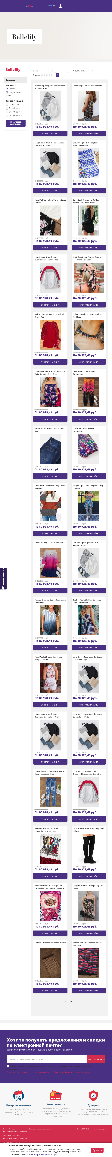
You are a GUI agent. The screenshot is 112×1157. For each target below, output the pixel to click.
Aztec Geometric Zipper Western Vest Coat (87, 944)
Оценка (36, 75)
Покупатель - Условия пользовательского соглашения (28, 1072)
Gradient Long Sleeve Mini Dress (49, 542)
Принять (97, 1150)
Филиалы (32, 1133)
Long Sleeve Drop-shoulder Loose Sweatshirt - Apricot (87, 658)
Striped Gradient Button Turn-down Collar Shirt (50, 601)
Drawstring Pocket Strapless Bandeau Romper (85, 144)
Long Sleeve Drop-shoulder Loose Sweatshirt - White (87, 715)
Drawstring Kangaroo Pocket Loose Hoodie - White (88, 544)
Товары (12, 88)
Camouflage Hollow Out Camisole (87, 85)
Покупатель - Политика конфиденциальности (72, 1072)
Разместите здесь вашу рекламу (41, 1129)
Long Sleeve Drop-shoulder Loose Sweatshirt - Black (49, 144)
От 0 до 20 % (14, 104)
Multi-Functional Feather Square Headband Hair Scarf (87, 258)
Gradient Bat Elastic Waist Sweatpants (84, 372)
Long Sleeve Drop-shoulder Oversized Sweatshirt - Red (46, 258)
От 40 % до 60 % (15, 112)
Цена (35, 71)
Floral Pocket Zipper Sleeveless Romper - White (48, 658)
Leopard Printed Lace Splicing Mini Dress (88, 886)
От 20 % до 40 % (15, 108)
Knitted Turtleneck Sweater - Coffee (50, 942)
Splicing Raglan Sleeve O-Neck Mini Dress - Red (50, 315)
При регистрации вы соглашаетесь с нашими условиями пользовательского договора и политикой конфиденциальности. (49, 1067)
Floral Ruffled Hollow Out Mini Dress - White (50, 201)
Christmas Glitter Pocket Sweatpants (83, 429)
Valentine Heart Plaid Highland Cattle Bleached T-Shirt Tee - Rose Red (49, 887)
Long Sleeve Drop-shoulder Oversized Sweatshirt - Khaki (47, 715)
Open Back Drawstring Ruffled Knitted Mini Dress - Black (86, 201)
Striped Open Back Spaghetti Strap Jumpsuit (88, 487)
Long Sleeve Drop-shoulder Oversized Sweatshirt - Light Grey (87, 772)
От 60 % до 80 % (15, 115)
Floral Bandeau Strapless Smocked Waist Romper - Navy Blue (50, 372)
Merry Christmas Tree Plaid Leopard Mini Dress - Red (46, 829)
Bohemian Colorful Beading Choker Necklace (88, 315)
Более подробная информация (42, 1154)
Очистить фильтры (15, 123)
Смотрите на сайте (50, 133)
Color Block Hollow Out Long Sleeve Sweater (50, 487)
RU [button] (53, 6)
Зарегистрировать (96, 1059)
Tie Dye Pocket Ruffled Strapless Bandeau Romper (87, 601)
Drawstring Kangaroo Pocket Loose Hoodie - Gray (50, 87)
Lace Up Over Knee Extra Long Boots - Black (88, 829)
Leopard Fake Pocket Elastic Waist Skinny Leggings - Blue (49, 772)
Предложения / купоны (14, 94)
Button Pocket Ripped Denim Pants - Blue (50, 429)
